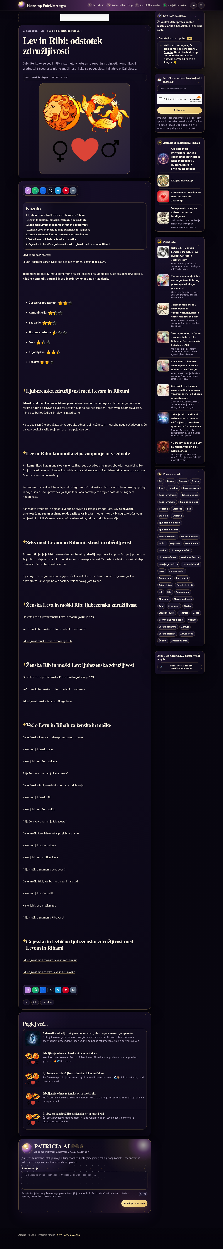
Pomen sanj (165, 578)
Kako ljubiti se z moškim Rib (39, 905)
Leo (42, 31)
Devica (170, 481)
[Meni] (201, 5)
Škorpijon (164, 599)
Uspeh (196, 612)
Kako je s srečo (191, 488)
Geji (161, 488)
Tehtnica (183, 612)
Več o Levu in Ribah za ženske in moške (52, 239)
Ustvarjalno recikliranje (171, 619)
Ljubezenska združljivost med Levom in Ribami (56, 215)
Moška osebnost (167, 536)
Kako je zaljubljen (189, 501)
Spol (161, 606)
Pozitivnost (182, 578)
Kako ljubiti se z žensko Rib (39, 809)
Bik (160, 481)
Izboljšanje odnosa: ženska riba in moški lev (70, 1053)
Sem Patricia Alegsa (174, 15)
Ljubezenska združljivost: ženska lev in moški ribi (73, 1113)
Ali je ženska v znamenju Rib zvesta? (45, 821)
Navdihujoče (191, 543)
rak (160, 592)
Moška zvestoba (189, 536)
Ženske (162, 640)
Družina (183, 481)
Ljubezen (177, 515)
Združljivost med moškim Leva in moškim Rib (50, 960)
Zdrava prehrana (167, 626)
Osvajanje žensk (191, 564)
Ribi (35, 1002)
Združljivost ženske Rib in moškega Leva (47, 701)
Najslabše (175, 543)
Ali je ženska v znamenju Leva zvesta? (45, 773)
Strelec (187, 606)
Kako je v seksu (189, 494)
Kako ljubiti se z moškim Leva (40, 857)
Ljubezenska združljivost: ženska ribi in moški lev (73, 1073)
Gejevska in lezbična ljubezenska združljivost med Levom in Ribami (69, 244)
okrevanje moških (180, 550)
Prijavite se (179, 110)
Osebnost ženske (190, 557)
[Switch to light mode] (193, 5)
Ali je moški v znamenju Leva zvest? (44, 869)
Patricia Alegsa (40, 77)
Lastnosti (177, 508)
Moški (162, 543)
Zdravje (185, 626)
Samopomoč (182, 592)
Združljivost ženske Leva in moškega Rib (47, 641)
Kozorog (163, 508)
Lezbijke (163, 515)
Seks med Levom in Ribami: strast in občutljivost (58, 224)
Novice (162, 550)
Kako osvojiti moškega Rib (38, 893)
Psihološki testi (184, 585)
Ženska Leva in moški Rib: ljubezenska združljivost (59, 229)
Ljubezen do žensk (169, 529)
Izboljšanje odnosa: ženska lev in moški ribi (69, 1093)
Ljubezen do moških (169, 522)
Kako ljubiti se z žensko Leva (40, 761)
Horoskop (47, 1002)
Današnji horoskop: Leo (172, 38)
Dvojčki (195, 481)
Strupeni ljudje (166, 612)
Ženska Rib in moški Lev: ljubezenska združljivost (58, 234)
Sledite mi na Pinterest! (37, 255)
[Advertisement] (84, 17)
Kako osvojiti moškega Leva (39, 845)
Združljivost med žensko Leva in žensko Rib (49, 972)
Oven (161, 571)
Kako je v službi (167, 501)
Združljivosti (186, 633)
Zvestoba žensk (179, 640)
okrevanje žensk (167, 557)
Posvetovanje (30, 1168)
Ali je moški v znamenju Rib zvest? (43, 917)
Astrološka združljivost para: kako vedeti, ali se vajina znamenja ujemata (88, 1033)
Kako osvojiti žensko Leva (38, 749)
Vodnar (192, 619)
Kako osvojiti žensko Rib (37, 797)
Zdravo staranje (167, 633)
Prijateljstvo (165, 585)
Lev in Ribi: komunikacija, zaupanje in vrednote (57, 220)
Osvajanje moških (168, 564)
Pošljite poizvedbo (134, 1203)
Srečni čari (173, 606)
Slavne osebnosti (183, 599)
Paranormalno (176, 571)
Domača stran (30, 31)
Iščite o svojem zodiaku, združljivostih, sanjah (176, 667)
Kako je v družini (168, 494)
